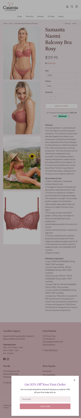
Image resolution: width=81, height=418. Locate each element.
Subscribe (45, 406)
